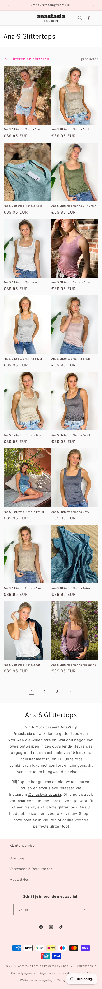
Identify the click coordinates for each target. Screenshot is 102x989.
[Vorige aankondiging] (9, 5)
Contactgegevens (23, 973)
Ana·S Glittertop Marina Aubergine (73, 664)
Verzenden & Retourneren (30, 869)
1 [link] (32, 691)
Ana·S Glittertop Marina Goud (23, 129)
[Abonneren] (83, 909)
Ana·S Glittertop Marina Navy (70, 511)
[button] (9, 18)
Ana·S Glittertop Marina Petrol (71, 588)
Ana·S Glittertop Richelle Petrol (24, 511)
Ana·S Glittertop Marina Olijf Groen (74, 205)
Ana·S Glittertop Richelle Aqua (23, 205)
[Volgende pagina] (70, 691)
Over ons (17, 858)
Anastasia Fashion (30, 966)
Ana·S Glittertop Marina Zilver (23, 358)
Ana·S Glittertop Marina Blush (70, 358)
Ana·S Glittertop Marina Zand (70, 129)
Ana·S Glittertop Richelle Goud (23, 435)
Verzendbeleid (86, 966)
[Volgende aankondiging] (93, 5)
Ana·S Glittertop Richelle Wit (22, 664)
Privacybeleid (86, 973)
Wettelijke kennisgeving (36, 980)
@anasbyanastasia (44, 794)
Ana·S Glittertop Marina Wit (21, 282)
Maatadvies (19, 879)
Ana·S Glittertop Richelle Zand (23, 588)
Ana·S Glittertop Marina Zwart (70, 435)
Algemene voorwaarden (56, 973)
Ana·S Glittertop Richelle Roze (70, 282)
